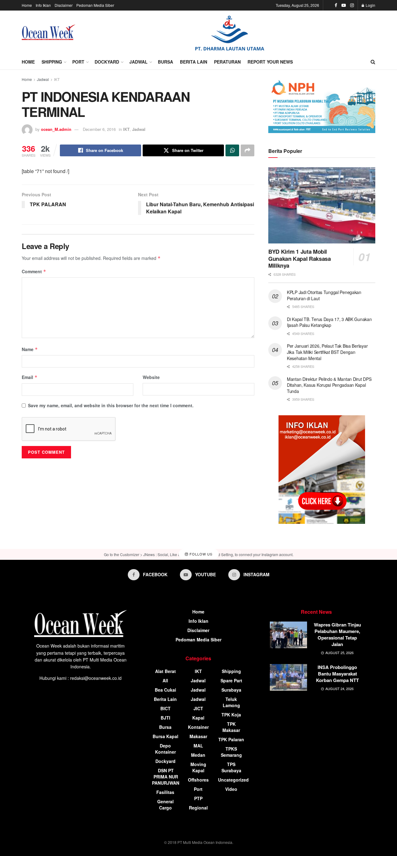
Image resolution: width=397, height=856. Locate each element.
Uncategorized (233, 780)
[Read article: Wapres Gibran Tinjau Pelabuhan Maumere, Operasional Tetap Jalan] (288, 635)
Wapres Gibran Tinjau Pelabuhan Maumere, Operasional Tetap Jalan (337, 634)
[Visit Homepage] (48, 32)
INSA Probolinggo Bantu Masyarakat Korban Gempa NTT (337, 674)
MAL (198, 745)
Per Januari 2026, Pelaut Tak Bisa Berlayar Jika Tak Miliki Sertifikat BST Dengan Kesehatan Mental (327, 352)
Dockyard (107, 62)
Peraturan (227, 62)
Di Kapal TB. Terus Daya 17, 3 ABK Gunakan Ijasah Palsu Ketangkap (329, 322)
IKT (57, 79)
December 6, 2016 (99, 129)
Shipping (52, 62)
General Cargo (165, 804)
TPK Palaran (231, 739)
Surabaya (231, 690)
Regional (198, 808)
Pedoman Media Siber (95, 5)
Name (30, 349)
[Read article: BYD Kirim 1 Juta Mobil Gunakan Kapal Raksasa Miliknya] (321, 205)
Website (151, 377)
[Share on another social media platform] (247, 150)
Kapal (198, 718)
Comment (34, 271)
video (231, 789)
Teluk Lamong (231, 702)
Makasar (198, 736)
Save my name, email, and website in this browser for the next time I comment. (111, 405)
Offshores (198, 780)
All (165, 680)
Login (370, 5)
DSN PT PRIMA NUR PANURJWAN (165, 776)
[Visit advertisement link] (229, 32)
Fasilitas (165, 792)
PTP (198, 798)
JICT (198, 708)
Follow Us (200, 554)
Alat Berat (165, 671)
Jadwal (138, 62)
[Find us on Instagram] (352, 5)
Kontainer (198, 727)
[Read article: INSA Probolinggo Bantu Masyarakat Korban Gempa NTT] (288, 677)
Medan (198, 755)
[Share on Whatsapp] (232, 150)
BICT (165, 708)
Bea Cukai (165, 690)
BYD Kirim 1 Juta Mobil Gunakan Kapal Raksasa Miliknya (299, 258)
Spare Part (231, 680)
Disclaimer (64, 5)
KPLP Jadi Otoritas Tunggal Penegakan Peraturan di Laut (324, 295)
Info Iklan (43, 5)
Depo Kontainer (165, 748)
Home (27, 5)
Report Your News (270, 62)
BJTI (165, 718)
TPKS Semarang (231, 752)
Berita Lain (193, 62)
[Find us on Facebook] (336, 5)
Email (30, 377)
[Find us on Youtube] (343, 5)
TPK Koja (231, 714)
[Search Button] (373, 61)
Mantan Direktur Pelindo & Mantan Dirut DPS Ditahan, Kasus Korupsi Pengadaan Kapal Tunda (329, 385)
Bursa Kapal (165, 736)
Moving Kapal (198, 767)
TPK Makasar (231, 727)
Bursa (165, 62)
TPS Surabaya (231, 767)
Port (78, 62)
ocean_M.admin (56, 129)
